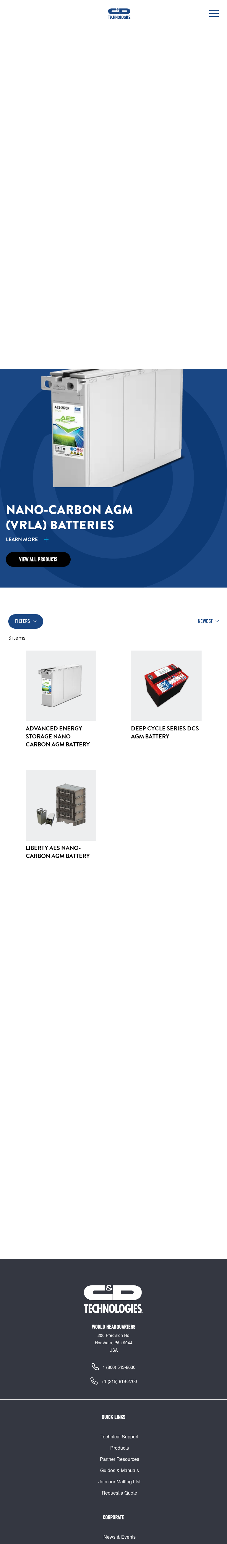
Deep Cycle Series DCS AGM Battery (165, 732)
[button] (214, 14)
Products (119, 1447)
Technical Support (119, 1436)
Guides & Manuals (119, 1470)
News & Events (119, 1536)
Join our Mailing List (119, 1481)
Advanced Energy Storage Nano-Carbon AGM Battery (58, 736)
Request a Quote (119, 1492)
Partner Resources (119, 1459)
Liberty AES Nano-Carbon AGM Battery (58, 851)
